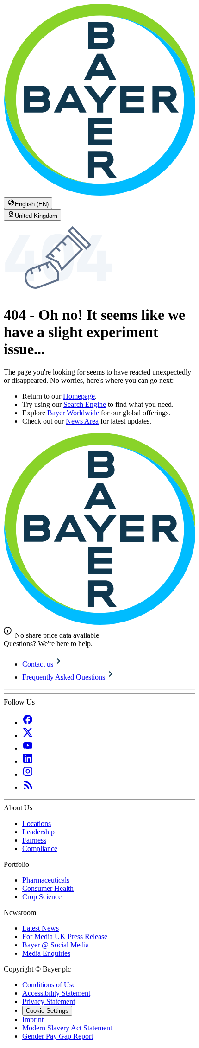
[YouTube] (27, 748)
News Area (82, 421)
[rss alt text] (27, 787)
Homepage (79, 396)
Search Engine (84, 404)
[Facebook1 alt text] (27, 722)
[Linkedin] (27, 761)
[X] (27, 735)
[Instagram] (27, 774)
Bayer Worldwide (73, 413)
